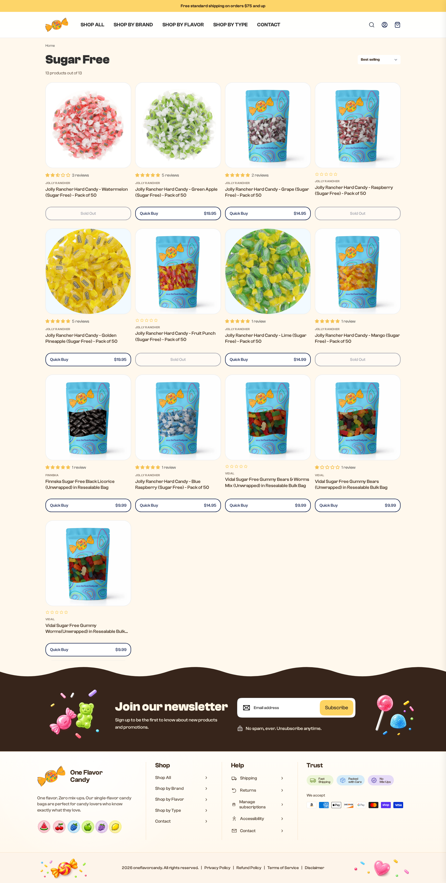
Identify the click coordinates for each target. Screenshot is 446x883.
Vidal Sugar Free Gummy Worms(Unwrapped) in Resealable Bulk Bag (85, 631)
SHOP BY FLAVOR (183, 25)
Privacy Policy (217, 867)
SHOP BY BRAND (133, 25)
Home (50, 46)
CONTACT (268, 25)
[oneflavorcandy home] (51, 776)
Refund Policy (248, 867)
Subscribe (336, 708)
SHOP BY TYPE (230, 25)
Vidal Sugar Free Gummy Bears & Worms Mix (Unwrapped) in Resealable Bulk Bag (267, 482)
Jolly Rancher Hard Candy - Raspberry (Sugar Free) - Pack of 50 (354, 190)
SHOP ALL (92, 25)
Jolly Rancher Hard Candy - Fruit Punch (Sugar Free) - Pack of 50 (175, 336)
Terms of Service (283, 867)
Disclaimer (314, 867)
